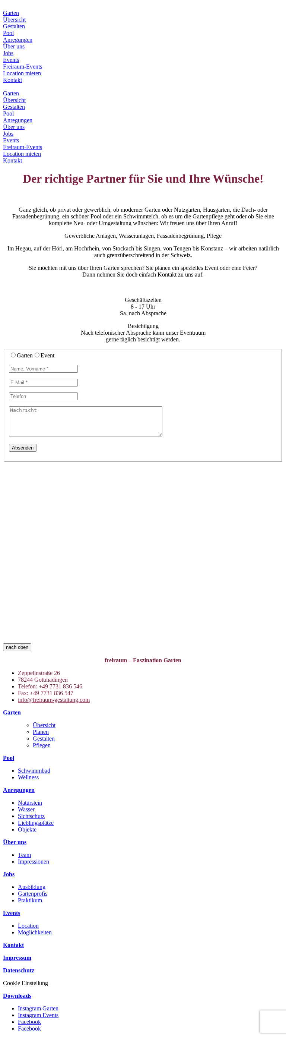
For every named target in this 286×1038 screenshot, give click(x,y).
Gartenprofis (32, 893)
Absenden (23, 448)
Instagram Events (38, 1015)
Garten (11, 13)
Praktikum (30, 900)
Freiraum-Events (22, 66)
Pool (8, 33)
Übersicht (14, 19)
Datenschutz (18, 970)
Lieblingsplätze (36, 823)
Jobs (8, 53)
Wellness (28, 777)
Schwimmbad (34, 770)
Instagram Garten (38, 1008)
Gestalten (14, 26)
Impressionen (33, 861)
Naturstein (30, 802)
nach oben (17, 647)
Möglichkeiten (35, 932)
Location (28, 925)
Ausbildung (31, 887)
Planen (41, 732)
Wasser (26, 809)
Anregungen (17, 40)
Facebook (29, 1022)
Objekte (27, 829)
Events (11, 60)
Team (24, 855)
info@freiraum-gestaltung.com (54, 700)
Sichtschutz (31, 816)
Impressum (17, 958)
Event (47, 355)
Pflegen (42, 745)
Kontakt (12, 80)
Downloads (17, 996)
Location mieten (22, 73)
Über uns (14, 46)
